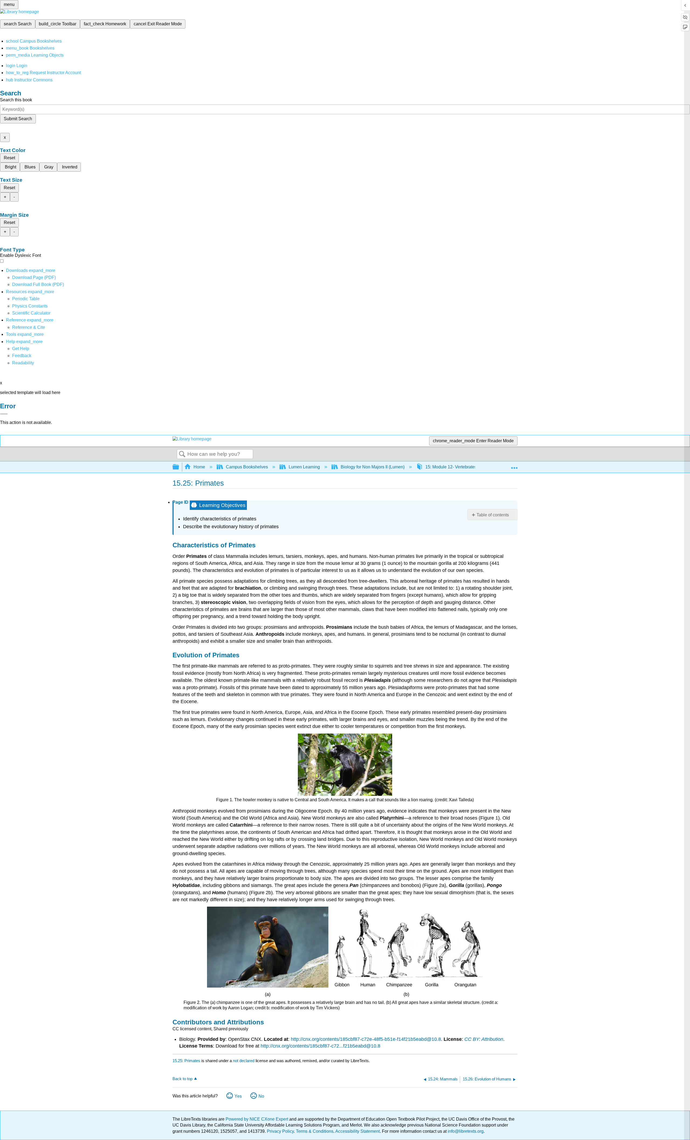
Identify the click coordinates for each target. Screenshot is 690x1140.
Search (182, 454)
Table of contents (493, 515)
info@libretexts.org (465, 1131)
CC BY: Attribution (483, 1039)
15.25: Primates (186, 1060)
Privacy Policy (280, 1131)
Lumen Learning (304, 467)
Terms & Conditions (314, 1131)
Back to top (182, 1078)
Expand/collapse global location (514, 465)
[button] (21, 355)
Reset (9, 158)
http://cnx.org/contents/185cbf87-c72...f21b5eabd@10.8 (320, 1046)
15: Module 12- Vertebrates (451, 467)
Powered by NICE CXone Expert (257, 1119)
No (261, 1096)
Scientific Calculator (31, 313)
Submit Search (18, 118)
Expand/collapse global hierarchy (179, 467)
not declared (244, 1060)
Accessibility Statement (357, 1131)
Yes (238, 1096)
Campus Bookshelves (247, 467)
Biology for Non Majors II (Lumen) (373, 467)
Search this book (16, 100)
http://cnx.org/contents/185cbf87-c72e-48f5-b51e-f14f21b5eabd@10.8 (366, 1039)
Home (199, 467)
